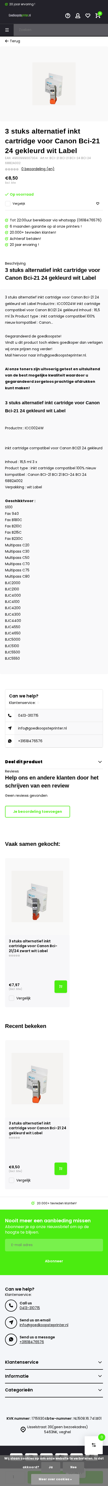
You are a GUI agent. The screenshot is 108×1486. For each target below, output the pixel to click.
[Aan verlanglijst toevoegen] (97, 204)
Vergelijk (19, 204)
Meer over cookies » (55, 1479)
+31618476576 (30, 741)
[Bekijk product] (61, 986)
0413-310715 (28, 715)
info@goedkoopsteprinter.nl (42, 728)
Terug (15, 41)
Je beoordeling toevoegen (37, 811)
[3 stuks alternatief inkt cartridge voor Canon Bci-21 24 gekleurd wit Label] (37, 1078)
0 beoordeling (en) (38, 169)
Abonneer (54, 1261)
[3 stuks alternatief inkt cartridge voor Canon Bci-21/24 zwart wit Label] (37, 896)
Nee (73, 1467)
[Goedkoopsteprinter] (20, 16)
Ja (51, 1467)
